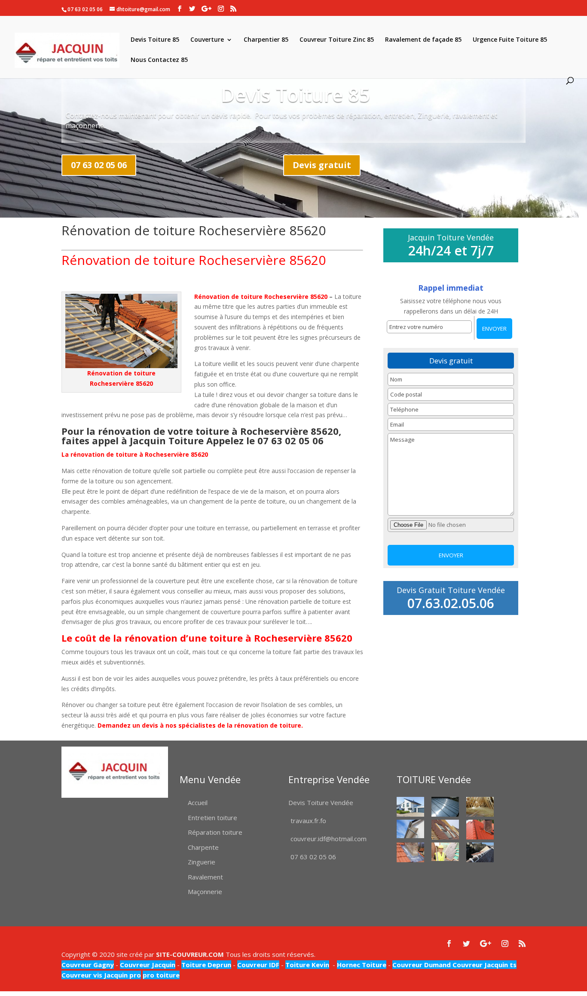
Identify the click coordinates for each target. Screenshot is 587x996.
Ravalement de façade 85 (423, 40)
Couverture (207, 40)
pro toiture (161, 975)
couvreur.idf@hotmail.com (328, 838)
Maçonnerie (205, 891)
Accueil (198, 802)
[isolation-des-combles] (480, 806)
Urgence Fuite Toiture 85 (510, 40)
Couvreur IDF (258, 964)
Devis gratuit (322, 165)
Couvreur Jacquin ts (484, 964)
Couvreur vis (81, 975)
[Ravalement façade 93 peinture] (410, 806)
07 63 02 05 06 (99, 165)
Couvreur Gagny (87, 964)
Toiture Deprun (206, 964)
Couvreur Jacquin (147, 964)
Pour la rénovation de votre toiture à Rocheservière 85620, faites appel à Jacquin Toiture (201, 435)
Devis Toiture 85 (155, 40)
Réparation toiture (215, 832)
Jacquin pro (121, 975)
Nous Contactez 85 (159, 60)
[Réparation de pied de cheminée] (410, 852)
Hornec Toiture (361, 964)
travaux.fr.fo (308, 820)
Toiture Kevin (307, 964)
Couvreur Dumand (421, 964)
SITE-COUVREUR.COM (190, 954)
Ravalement (205, 877)
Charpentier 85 (266, 40)
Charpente (203, 847)
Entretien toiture (212, 817)
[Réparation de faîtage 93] (480, 852)
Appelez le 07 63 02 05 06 (266, 440)
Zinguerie (201, 862)
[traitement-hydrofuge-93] (480, 829)
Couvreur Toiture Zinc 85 (337, 40)
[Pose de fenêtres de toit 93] (445, 829)
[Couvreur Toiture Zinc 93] (445, 806)
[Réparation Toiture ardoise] (445, 851)
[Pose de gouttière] (410, 829)
